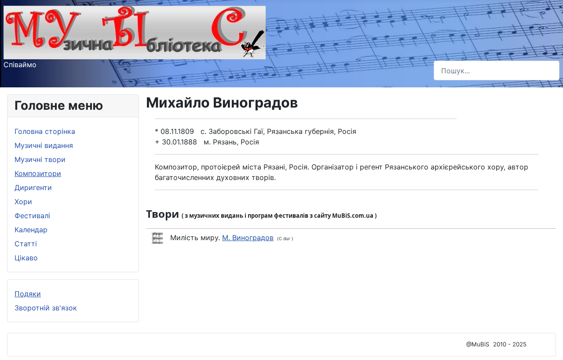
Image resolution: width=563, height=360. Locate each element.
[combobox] (496, 70)
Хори (23, 201)
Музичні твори (40, 159)
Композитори (38, 173)
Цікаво (26, 257)
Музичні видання (44, 145)
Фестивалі (32, 215)
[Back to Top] (547, 344)
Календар (31, 229)
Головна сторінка (45, 131)
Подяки (28, 293)
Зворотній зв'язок (46, 307)
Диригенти (33, 187)
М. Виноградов (248, 237)
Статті (26, 243)
